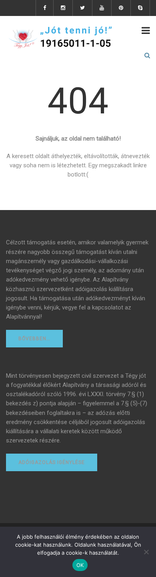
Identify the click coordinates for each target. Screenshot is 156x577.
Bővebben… (34, 338)
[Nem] (146, 552)
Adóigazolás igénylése (51, 462)
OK (80, 565)
